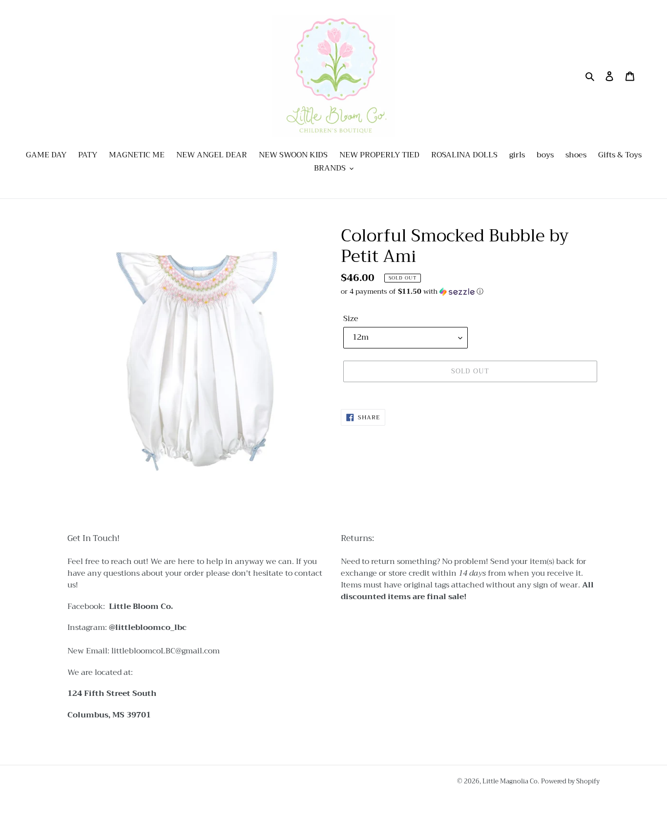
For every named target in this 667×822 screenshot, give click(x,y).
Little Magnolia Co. (510, 781)
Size (350, 318)
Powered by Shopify (570, 781)
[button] (412, 291)
